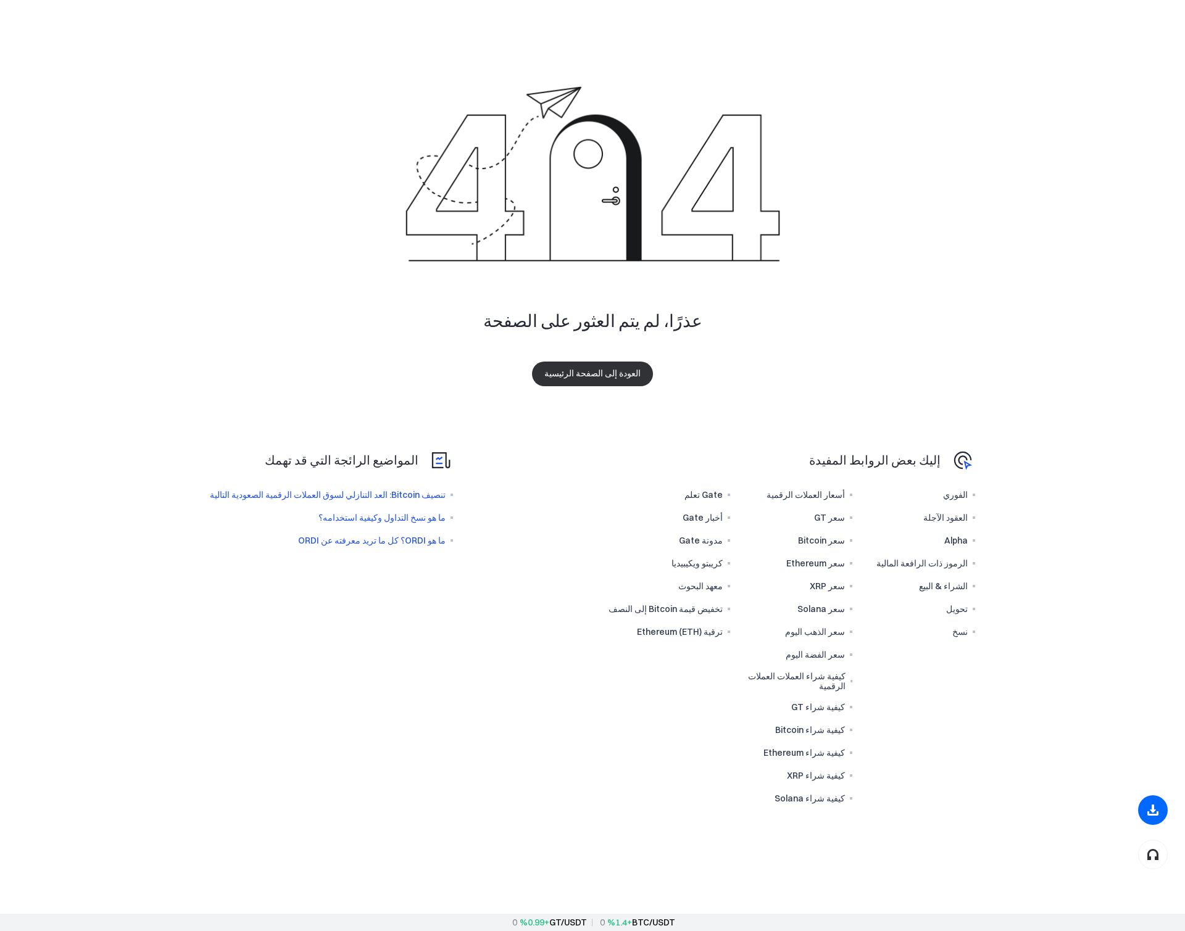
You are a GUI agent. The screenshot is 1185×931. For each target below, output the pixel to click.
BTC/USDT (653, 922)
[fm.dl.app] (1153, 810)
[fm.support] (1153, 854)
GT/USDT (568, 922)
